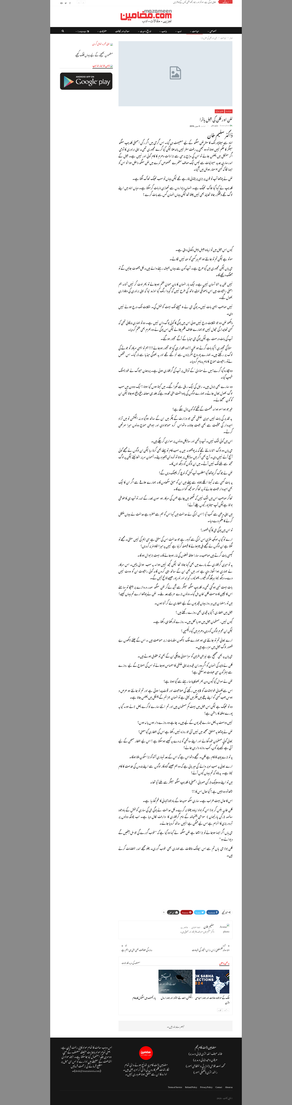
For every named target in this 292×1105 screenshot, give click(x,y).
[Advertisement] (175, 221)
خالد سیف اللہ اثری (211, 1053)
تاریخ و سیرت (145, 30)
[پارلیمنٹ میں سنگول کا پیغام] (139, 982)
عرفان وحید (212, 1059)
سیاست (195, 30)
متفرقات (103, 30)
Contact (219, 1086)
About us (229, 1086)
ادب (179, 30)
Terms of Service (175, 1086)
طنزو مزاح (219, 111)
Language (82, 30)
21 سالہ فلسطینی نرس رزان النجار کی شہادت (210, 949)
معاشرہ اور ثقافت (122, 30)
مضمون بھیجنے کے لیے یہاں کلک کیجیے (94, 54)
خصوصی (213, 30)
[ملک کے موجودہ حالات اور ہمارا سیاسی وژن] (212, 982)
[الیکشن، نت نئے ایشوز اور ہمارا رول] (175, 982)
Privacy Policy (206, 1086)
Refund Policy (191, 1086)
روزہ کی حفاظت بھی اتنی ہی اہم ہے (137, 949)
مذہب (164, 30)
